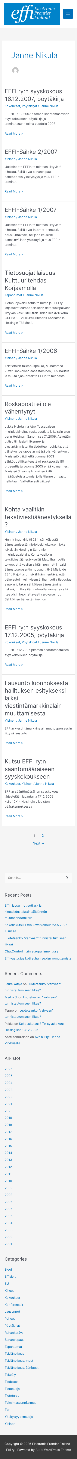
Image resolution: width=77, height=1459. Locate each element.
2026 (8, 1069)
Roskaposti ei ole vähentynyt (28, 407)
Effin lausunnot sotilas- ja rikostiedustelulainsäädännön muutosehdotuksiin (26, 912)
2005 (8, 1216)
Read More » (14, 133)
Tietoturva (12, 1396)
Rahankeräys (14, 1333)
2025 (8, 1076)
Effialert (10, 1276)
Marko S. (11, 997)
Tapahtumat (13, 295)
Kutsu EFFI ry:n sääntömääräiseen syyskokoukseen (30, 769)
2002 (8, 1237)
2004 (8, 1223)
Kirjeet (9, 1291)
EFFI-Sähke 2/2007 (31, 151)
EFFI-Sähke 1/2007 (31, 209)
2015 (8, 1146)
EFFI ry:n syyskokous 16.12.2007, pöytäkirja (34, 94)
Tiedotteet (12, 1382)
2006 (8, 1209)
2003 (8, 1230)
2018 (8, 1125)
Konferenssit (14, 1305)
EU (7, 1284)
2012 (8, 1167)
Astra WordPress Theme (53, 1450)
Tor (7, 1410)
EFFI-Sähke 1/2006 (31, 350)
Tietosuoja (12, 1389)
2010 (8, 1181)
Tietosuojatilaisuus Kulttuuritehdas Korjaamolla (30, 280)
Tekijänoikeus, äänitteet (21, 1368)
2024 (8, 1083)
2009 (8, 1188)
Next (38, 843)
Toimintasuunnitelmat (20, 1403)
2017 (8, 1132)
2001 (8, 1244)
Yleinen (10, 159)
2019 (8, 1118)
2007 (8, 1202)
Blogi (8, 1269)
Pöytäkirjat (29, 106)
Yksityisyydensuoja (19, 1417)
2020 (8, 1111)
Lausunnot (12, 1311)
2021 (8, 1104)
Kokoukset (12, 106)
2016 (8, 1139)
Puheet (10, 1319)
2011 (8, 1174)
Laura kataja (13, 984)
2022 (8, 1097)
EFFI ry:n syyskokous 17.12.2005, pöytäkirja (34, 631)
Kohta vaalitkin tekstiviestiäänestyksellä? (38, 517)
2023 (8, 1090)
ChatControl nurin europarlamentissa (31, 951)
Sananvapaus (14, 1340)
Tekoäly (10, 1375)
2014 (8, 1153)
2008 (8, 1195)
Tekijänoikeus (14, 1354)
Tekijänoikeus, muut (19, 1361)
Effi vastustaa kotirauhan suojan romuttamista (38, 958)
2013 (8, 1160)
